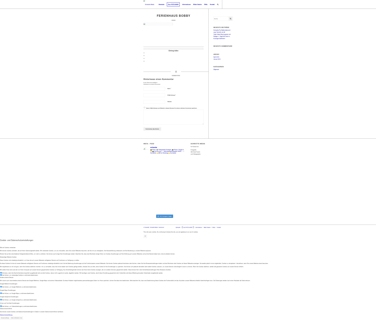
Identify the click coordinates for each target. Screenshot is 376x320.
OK (145, 236)
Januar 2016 (216, 59)
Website (169, 101)
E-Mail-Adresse (171, 95)
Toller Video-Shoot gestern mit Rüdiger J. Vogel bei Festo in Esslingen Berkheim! (222, 36)
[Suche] (218, 4)
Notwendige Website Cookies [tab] (8, 257)
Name (169, 88)
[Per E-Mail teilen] (145, 61)
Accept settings (5, 318)
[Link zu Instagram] (228, 4)
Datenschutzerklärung (6, 315)
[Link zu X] (231, 4)
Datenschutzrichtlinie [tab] (6, 308)
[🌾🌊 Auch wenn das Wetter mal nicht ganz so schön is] (175, 184)
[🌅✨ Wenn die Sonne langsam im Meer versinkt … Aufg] (153, 183)
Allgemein (216, 69)
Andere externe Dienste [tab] (6, 277)
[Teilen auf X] (145, 56)
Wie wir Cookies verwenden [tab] (8, 247)
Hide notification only (16, 318)
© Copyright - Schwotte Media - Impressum (153, 227)
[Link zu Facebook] (225, 4)
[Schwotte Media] (148, 4)
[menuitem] (161, 4)
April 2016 (216, 57)
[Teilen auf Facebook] (145, 53)
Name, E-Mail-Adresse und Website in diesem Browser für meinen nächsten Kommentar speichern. (171, 108)
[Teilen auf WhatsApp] (145, 58)
